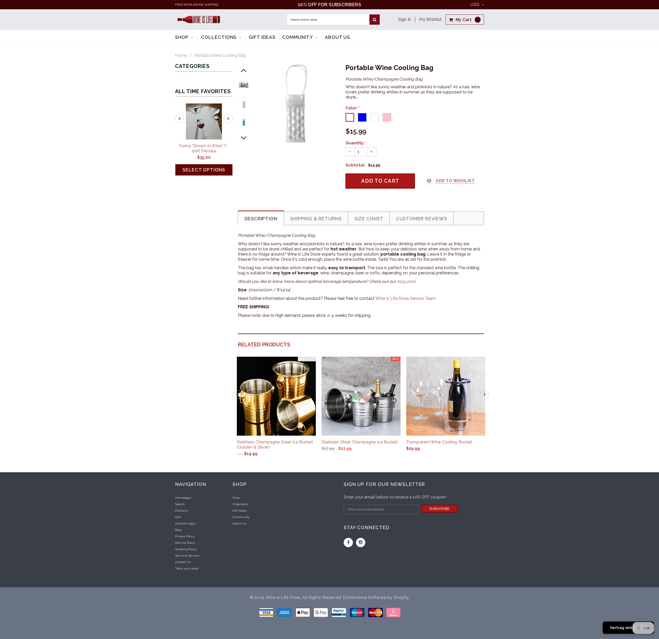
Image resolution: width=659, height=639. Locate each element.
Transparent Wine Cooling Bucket (439, 442)
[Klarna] (393, 612)
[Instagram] (360, 542)
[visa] (266, 612)
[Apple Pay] (303, 612)
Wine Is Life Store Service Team (405, 298)
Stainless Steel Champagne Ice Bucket (360, 442)
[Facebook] (348, 542)
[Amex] (285, 612)
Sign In (404, 19)
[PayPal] (339, 612)
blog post (406, 281)
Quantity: (355, 143)
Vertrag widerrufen (628, 627)
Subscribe (439, 509)
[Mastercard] (376, 612)
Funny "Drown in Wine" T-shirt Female (204, 148)
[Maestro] (321, 612)
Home (181, 55)
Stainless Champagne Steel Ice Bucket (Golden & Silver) (275, 445)
